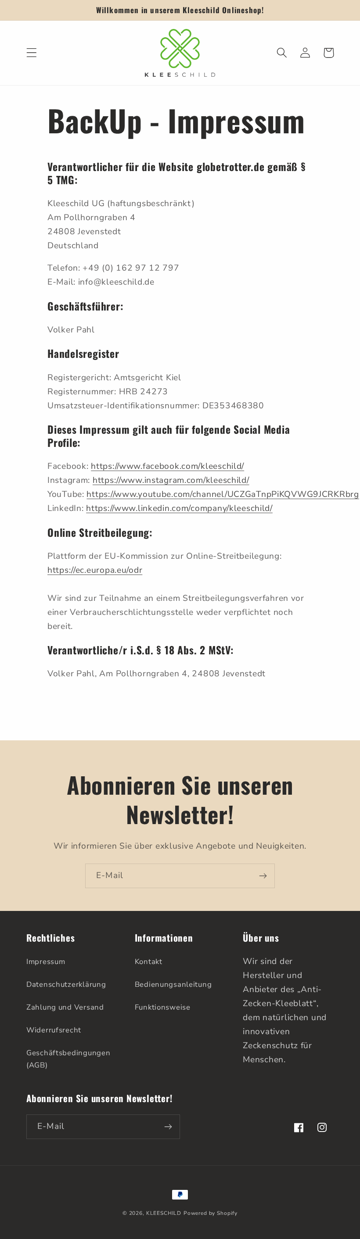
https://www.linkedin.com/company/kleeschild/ (179, 508)
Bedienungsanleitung (173, 984)
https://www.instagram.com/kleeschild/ (171, 480)
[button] (31, 52)
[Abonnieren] (262, 876)
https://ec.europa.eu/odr (94, 570)
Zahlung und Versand (65, 1007)
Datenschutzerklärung (66, 984)
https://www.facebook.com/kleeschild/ (167, 466)
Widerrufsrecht (53, 1030)
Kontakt (148, 962)
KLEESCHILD (163, 1213)
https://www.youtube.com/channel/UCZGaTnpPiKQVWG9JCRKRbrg (222, 494)
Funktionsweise (163, 1007)
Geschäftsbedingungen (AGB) (68, 1059)
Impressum (45, 962)
